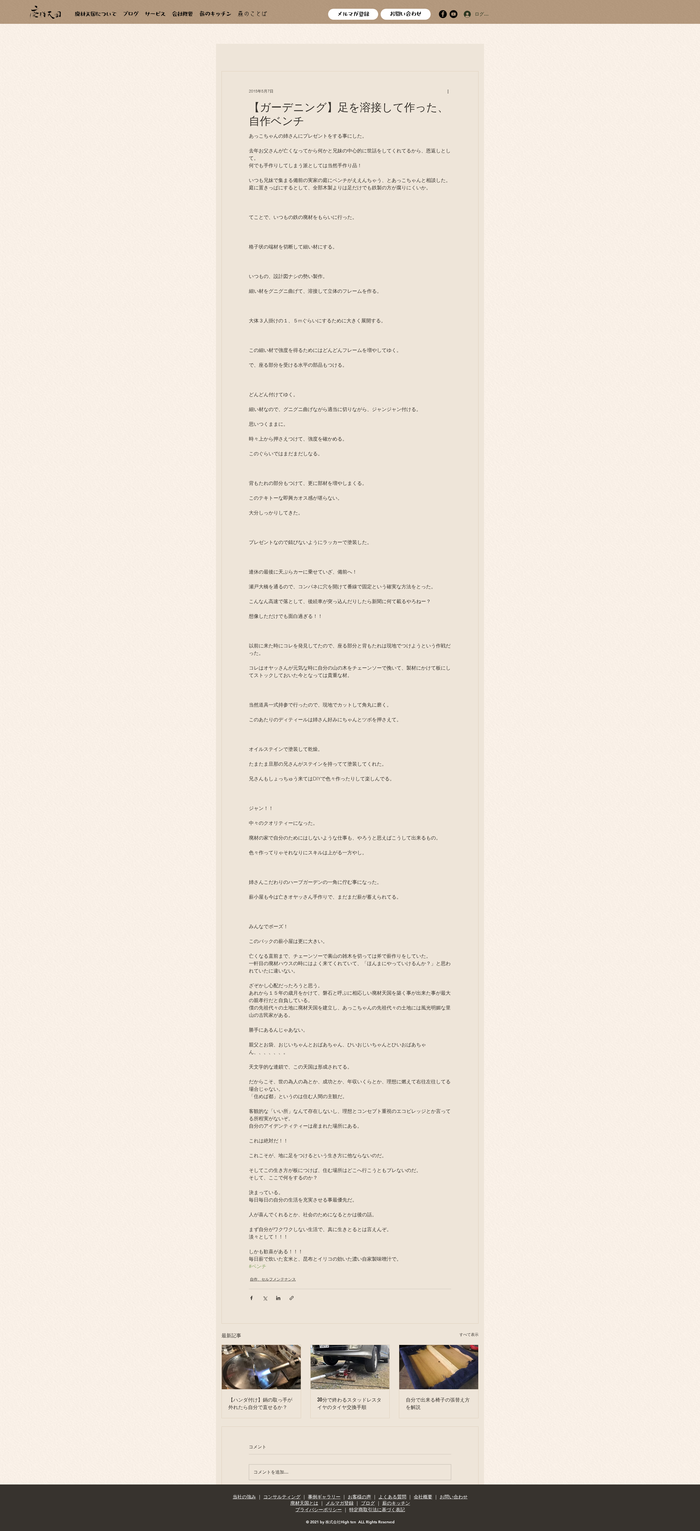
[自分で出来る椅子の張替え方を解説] (438, 1367)
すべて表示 (469, 1334)
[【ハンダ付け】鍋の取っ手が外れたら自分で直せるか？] (261, 1367)
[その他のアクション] (448, 91)
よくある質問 (392, 1497)
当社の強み (244, 1497)
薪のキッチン (396, 1503)
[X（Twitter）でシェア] (264, 1298)
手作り (322, 54)
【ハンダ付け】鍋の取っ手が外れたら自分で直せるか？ (260, 1403)
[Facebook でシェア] (251, 1298)
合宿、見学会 (374, 54)
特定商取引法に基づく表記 (377, 1509)
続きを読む (444, 54)
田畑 (344, 54)
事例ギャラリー (324, 1497)
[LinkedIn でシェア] (278, 1298)
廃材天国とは (304, 1503)
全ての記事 (233, 54)
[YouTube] (453, 14)
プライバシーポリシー (318, 1509)
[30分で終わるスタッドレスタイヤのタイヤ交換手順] (350, 1367)
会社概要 (423, 1497)
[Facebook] (443, 14)
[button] (471, 55)
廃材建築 (265, 54)
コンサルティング (282, 1497)
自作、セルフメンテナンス (273, 1279)
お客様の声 (359, 1497)
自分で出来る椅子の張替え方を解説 (438, 1403)
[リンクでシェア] (291, 1298)
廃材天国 (294, 54)
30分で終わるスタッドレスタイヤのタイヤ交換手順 (349, 1403)
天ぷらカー (410, 54)
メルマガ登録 (340, 1503)
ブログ (368, 1503)
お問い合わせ (454, 1497)
